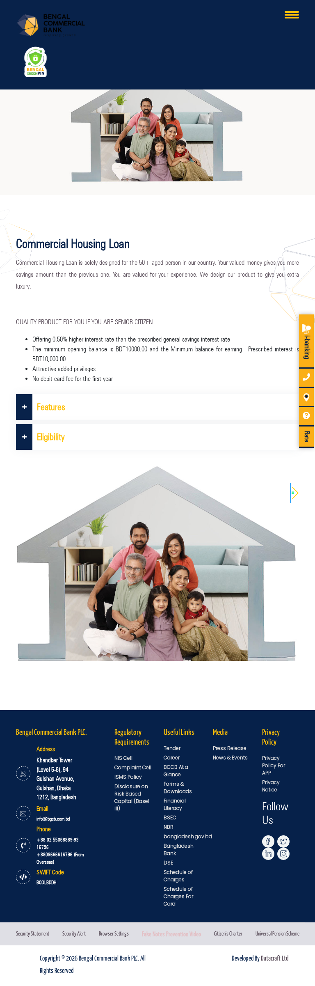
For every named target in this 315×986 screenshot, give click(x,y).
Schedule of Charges (178, 876)
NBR (168, 826)
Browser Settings (114, 933)
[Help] (306, 417)
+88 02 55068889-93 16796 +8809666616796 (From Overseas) (60, 851)
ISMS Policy (128, 776)
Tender (172, 748)
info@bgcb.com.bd (53, 819)
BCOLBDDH (47, 882)
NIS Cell (123, 757)
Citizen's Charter (228, 933)
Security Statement (32, 933)
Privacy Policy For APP (273, 765)
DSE (168, 862)
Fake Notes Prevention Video (171, 934)
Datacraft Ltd (274, 958)
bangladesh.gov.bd (188, 836)
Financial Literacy (175, 804)
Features (51, 406)
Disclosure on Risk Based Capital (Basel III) (131, 797)
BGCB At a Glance (176, 771)
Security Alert (74, 933)
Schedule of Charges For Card (178, 896)
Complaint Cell (132, 767)
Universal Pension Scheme (277, 933)
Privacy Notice (271, 786)
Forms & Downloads (178, 787)
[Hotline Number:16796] (306, 378)
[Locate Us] (306, 397)
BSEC (170, 817)
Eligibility (51, 436)
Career (172, 757)
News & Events (230, 757)
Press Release (230, 748)
